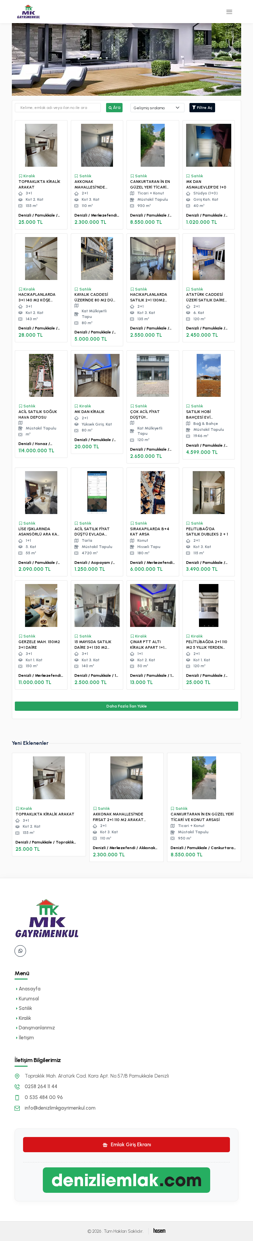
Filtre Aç (204, 107)
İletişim (26, 1038)
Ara (116, 107)
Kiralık (25, 1018)
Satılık (25, 1008)
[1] (229, 11)
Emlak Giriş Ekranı (130, 1145)
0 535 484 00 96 (44, 1097)
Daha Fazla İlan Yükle (126, 706)
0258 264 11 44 (41, 1086)
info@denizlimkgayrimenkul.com (60, 1108)
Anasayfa (30, 989)
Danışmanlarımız (37, 1028)
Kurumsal (29, 999)
